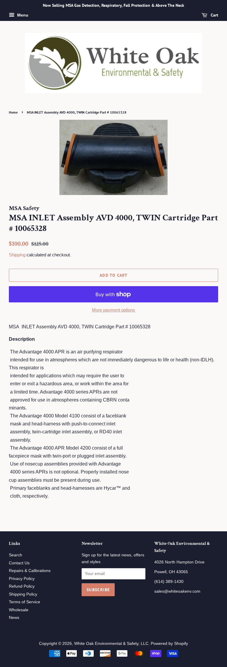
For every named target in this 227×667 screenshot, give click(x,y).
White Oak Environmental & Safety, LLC (111, 643)
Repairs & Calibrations (30, 570)
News (14, 617)
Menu (22, 15)
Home (13, 112)
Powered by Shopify (169, 643)
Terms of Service (24, 602)
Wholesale (18, 610)
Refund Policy (22, 586)
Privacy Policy (22, 578)
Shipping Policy (23, 594)
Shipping (17, 254)
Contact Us (19, 563)
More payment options (113, 309)
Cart (214, 15)
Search (15, 555)
